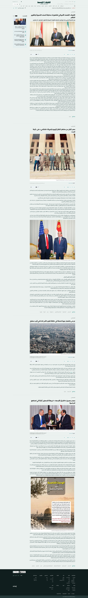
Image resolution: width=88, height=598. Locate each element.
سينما (52, 580)
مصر (47, 312)
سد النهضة (51, 312)
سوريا (70, 116)
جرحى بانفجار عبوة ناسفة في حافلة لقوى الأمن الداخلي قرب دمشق (52, 321)
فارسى (66, 1)
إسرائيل (33, 565)
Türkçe (70, 1)
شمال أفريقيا (72, 580)
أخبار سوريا (69, 391)
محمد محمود (70, 183)
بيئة (47, 580)
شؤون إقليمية (73, 583)
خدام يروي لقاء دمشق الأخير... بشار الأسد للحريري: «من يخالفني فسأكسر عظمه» (19, 35)
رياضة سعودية (73, 587)
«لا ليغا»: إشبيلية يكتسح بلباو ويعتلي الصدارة (64, 7)
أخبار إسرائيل (64, 565)
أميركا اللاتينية (68, 583)
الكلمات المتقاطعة (51, 587)
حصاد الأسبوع (68, 587)
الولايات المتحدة (68, 577)
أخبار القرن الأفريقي (58, 312)
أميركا (44, 312)
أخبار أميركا (64, 312)
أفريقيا (69, 581)
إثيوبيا (41, 312)
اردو (67, 1)
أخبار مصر (69, 312)
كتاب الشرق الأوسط (62, 580)
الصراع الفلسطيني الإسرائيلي (47, 565)
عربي (74, 1)
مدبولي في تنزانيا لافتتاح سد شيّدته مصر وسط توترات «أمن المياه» (19, 45)
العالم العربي (73, 11)
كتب (52, 577)
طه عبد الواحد (70, 50)
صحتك (47, 577)
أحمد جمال (70, 433)
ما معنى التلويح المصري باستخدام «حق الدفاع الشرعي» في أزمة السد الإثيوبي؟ (19, 40)
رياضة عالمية (74, 590)
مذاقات (36, 577)
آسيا (69, 580)
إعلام (52, 581)
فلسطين (37, 565)
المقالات (63, 577)
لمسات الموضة (35, 580)
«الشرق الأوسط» (70, 357)
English (72, 1)
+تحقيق (69, 590)
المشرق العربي (72, 581)
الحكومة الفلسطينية (57, 565)
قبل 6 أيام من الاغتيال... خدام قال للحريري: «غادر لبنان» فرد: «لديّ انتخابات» (19, 27)
